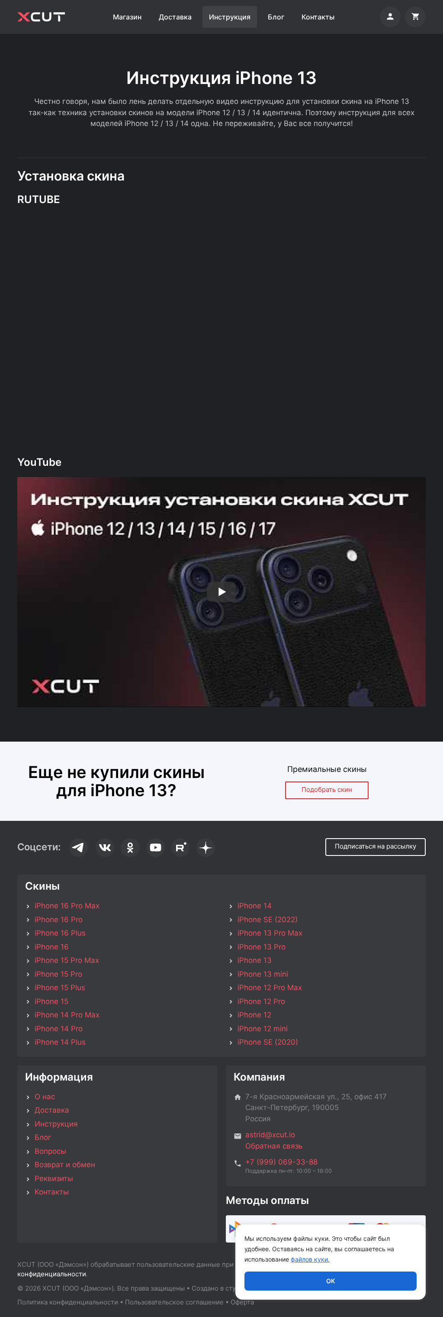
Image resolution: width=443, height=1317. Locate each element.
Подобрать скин (327, 789)
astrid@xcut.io (270, 1134)
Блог (276, 17)
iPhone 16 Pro (59, 919)
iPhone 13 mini (263, 974)
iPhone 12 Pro (261, 1001)
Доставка (175, 17)
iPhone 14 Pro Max (67, 1014)
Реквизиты (54, 1178)
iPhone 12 (254, 1014)
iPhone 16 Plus (60, 933)
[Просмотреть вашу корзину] (415, 16)
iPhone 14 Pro (59, 1028)
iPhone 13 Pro (262, 947)
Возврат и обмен (65, 1164)
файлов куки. (310, 1259)
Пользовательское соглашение (174, 1302)
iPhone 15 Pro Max (67, 960)
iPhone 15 (51, 1001)
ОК (330, 1281)
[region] (330, 1262)
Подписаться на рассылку (375, 846)
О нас (45, 1096)
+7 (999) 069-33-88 (281, 1162)
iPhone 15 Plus (60, 987)
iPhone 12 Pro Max (270, 987)
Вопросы (50, 1151)
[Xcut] (41, 17)
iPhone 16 (52, 947)
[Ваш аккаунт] (390, 16)
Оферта (242, 1302)
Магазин (127, 17)
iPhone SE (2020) (268, 1042)
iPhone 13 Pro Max (270, 933)
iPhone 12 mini (263, 1028)
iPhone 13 (255, 960)
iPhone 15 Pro (58, 974)
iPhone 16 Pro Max (67, 905)
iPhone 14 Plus (60, 1042)
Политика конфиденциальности (67, 1302)
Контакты (318, 17)
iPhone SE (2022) (268, 919)
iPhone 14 (255, 905)
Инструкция (229, 17)
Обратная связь (273, 1146)
